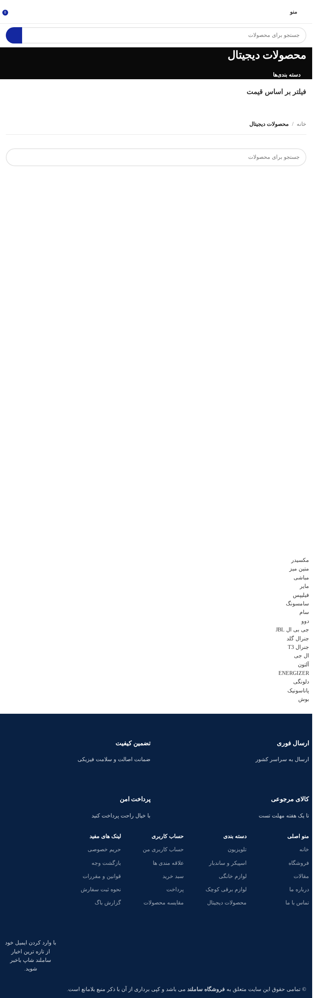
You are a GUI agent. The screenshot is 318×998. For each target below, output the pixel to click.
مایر (304, 586)
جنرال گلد (298, 639)
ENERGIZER (293, 673)
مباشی (301, 578)
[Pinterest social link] (21, 923)
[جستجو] (14, 35)
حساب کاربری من (163, 849)
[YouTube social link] (40, 923)
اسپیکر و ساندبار (228, 863)
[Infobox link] (235, 742)
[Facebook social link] (50, 903)
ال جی (301, 656)
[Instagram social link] (11, 903)
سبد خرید (173, 876)
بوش (303, 699)
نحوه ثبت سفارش (101, 889)
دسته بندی (235, 836)
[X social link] (30, 903)
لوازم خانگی (233, 876)
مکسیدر (300, 560)
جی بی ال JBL (292, 630)
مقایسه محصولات (163, 903)
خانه (304, 849)
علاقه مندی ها (168, 863)
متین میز (299, 569)
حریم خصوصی (104, 849)
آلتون (303, 665)
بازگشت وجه (106, 863)
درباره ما (299, 889)
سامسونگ (297, 604)
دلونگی (301, 682)
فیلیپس (301, 595)
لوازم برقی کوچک (226, 889)
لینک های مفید (105, 836)
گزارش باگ (108, 903)
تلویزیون (237, 849)
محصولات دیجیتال (227, 903)
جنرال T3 (298, 647)
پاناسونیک (298, 691)
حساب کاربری (168, 836)
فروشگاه (299, 863)
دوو (305, 621)
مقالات (301, 876)
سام (304, 612)
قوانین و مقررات (102, 876)
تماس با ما (297, 903)
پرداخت (175, 889)
